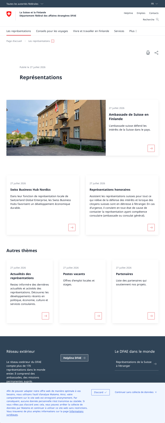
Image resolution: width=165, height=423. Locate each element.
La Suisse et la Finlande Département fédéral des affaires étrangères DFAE (47, 14)
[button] (19, 31)
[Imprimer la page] (148, 52)
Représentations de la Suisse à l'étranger (133, 364)
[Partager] (156, 52)
